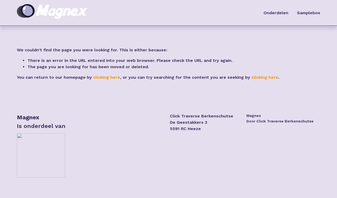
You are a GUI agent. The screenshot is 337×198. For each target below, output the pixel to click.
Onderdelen (276, 12)
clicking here (106, 77)
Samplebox (308, 12)
